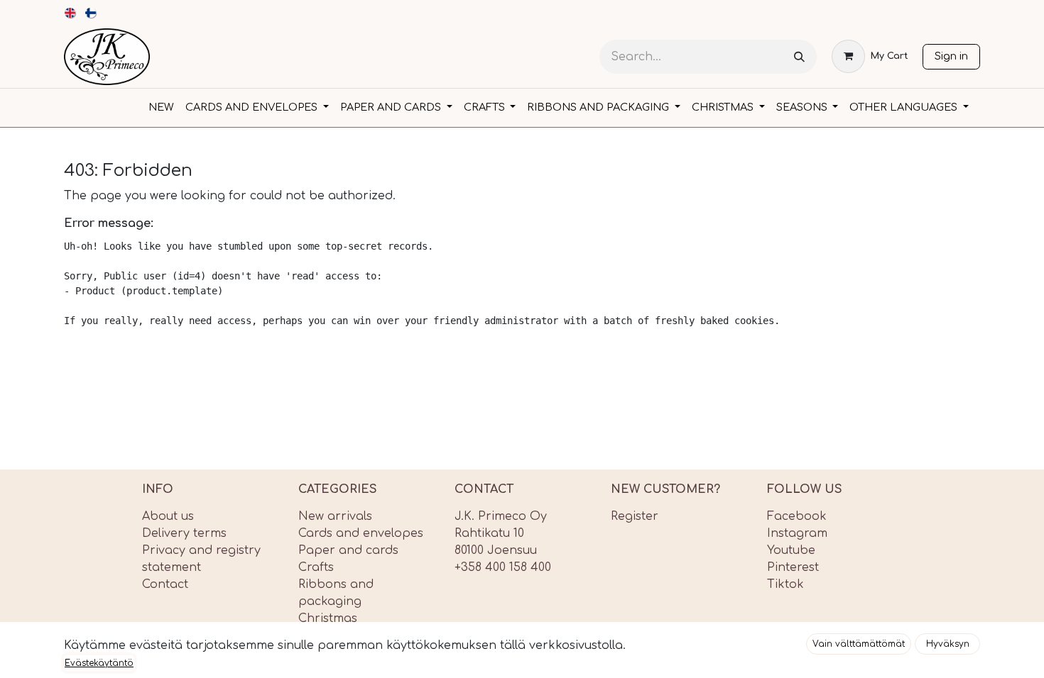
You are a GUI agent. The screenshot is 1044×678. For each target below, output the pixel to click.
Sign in (951, 56)
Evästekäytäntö (99, 663)
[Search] (799, 57)
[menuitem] (71, 13)
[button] (858, 644)
